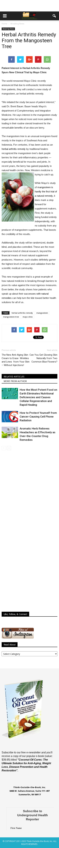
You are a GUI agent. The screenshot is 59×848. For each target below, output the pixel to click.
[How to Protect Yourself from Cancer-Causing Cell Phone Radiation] (10, 416)
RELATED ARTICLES (14, 376)
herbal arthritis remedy (14, 149)
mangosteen (42, 313)
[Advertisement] (29, 6)
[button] (54, 15)
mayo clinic (28, 317)
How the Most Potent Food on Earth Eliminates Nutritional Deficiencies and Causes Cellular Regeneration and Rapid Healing (38, 397)
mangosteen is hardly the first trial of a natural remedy (46, 191)
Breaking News (8, 29)
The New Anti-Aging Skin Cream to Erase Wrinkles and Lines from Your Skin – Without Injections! (16, 360)
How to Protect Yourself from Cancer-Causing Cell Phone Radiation (38, 416)
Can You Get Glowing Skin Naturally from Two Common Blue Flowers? (43, 358)
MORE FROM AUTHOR (15, 381)
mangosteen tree (11, 317)
